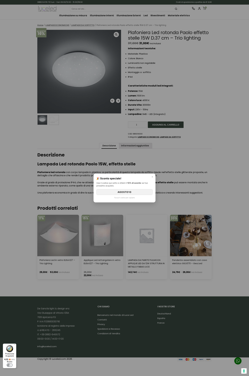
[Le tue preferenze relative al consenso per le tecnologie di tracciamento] (244, 371)
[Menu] (14, 345)
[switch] (10, 365)
